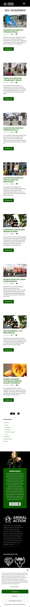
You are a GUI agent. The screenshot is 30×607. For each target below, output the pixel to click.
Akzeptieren (15, 591)
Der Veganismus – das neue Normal (12, 332)
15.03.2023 (5, 184)
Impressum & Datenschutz (19, 604)
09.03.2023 (5, 234)
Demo (7, 425)
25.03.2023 (5, 34)
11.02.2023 (5, 385)
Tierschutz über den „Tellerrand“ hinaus (12, 79)
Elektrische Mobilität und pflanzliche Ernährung (13, 180)
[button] (27, 570)
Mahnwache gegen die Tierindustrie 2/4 (13, 31)
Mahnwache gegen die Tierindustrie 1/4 (13, 129)
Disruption (8, 427)
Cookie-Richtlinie (8, 604)
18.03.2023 (5, 132)
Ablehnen (15, 596)
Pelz (7, 434)
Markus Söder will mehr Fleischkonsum (14, 280)
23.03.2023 (5, 82)
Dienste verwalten (14, 586)
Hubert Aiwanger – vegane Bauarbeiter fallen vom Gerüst (12, 381)
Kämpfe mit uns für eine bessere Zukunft (14, 230)
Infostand (8, 429)
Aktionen (6, 422)
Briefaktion (7, 436)
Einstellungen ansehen (15, 601)
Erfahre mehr (8, 49)
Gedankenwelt (8, 439)
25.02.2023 (5, 283)
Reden (6, 441)
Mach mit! (13, 504)
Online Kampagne (10, 432)
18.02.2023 (5, 335)
